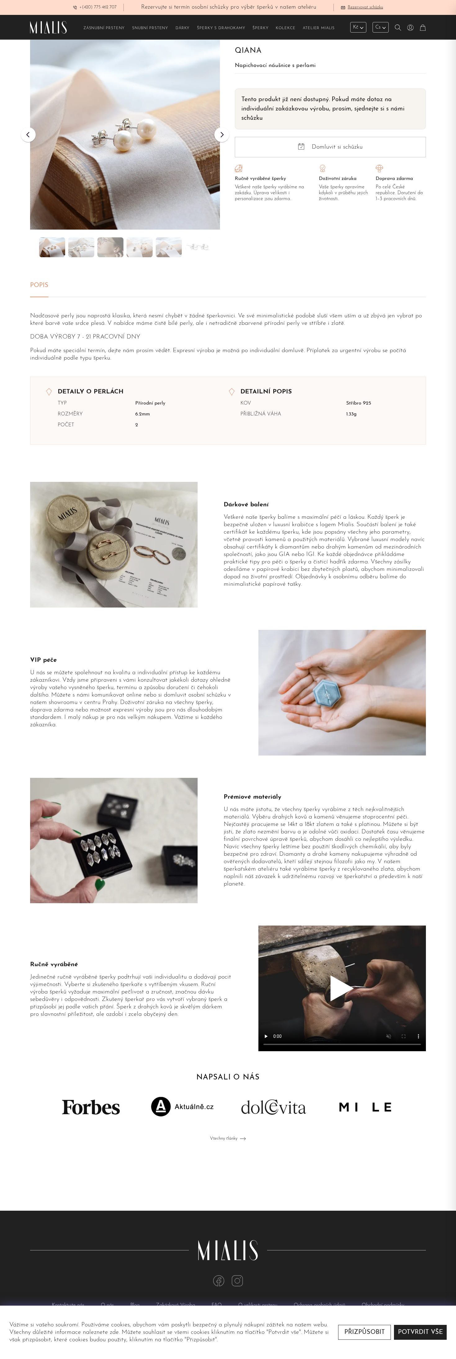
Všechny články (223, 1138)
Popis (39, 285)
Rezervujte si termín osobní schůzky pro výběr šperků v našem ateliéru (228, 7)
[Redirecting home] (48, 27)
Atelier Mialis (319, 28)
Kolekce (285, 28)
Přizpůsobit (364, 1332)
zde (114, 1332)
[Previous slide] (28, 134)
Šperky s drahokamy (221, 28)
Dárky (183, 28)
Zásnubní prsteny (104, 28)
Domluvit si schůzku (337, 147)
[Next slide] (221, 134)
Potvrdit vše (420, 1332)
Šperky (260, 28)
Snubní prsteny (150, 28)
